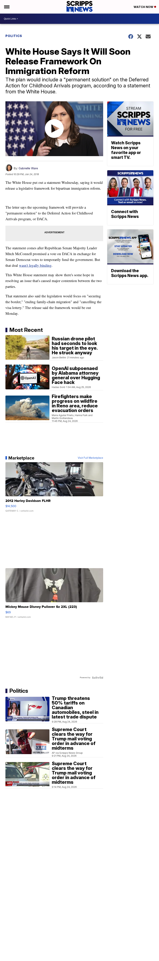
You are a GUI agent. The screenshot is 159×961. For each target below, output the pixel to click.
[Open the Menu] (6, 7)
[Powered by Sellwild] (97, 677)
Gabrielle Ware (28, 168)
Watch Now (144, 7)
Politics (13, 36)
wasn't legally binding (35, 265)
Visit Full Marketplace (90, 458)
